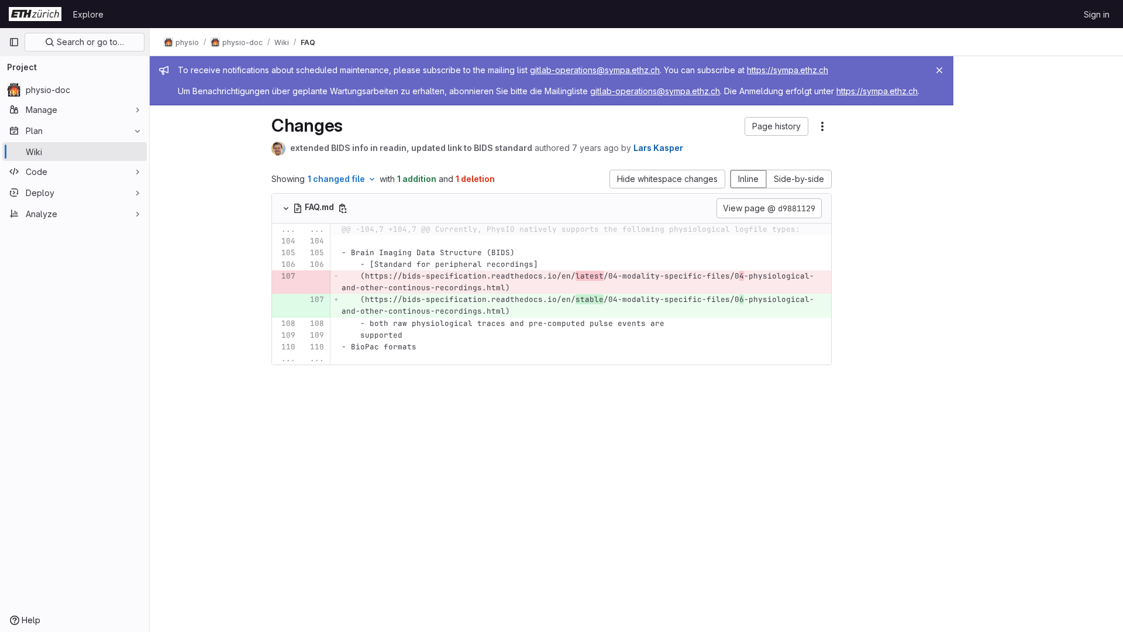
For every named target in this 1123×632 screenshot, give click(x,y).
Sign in (1097, 14)
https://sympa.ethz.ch (787, 70)
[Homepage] (35, 14)
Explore (88, 14)
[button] (776, 126)
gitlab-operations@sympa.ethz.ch (595, 70)
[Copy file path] (343, 208)
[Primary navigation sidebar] (14, 42)
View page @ (769, 208)
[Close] (939, 70)
